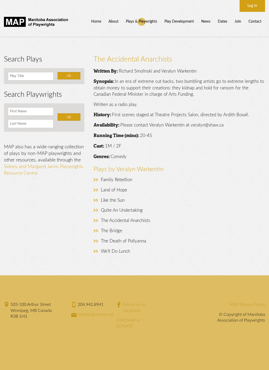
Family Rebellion (116, 180)
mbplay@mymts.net (95, 314)
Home (96, 21)
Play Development (179, 21)
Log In (252, 6)
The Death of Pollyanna (123, 241)
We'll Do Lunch (115, 251)
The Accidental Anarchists (125, 220)
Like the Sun (113, 200)
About (113, 21)
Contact (255, 21)
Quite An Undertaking (122, 210)
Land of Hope (114, 190)
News (205, 21)
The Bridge (111, 231)
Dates (222, 21)
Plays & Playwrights (141, 21)
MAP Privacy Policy (247, 304)
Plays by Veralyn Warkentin (129, 169)
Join (238, 21)
